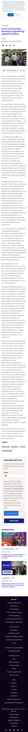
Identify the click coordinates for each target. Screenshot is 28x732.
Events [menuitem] (14, 668)
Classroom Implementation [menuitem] (14, 636)
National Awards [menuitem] (14, 662)
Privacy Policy (19, 488)
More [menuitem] (14, 680)
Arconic (22, 447)
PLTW (3, 39)
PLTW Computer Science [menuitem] (14, 612)
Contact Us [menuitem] (14, 696)
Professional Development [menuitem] (14, 648)
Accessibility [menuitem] (14, 723)
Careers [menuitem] (14, 689)
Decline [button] (17, 14)
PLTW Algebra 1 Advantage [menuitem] (14, 622)
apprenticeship (7, 451)
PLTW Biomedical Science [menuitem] (14, 619)
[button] (3, 70)
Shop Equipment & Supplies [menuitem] (13, 703)
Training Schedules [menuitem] (14, 651)
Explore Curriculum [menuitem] (14, 603)
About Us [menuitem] (14, 686)
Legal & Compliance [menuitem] (14, 720)
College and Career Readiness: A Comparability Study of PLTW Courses (13, 556)
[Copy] (13, 45)
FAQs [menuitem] (14, 643)
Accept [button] (10, 14)
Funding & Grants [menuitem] (14, 633)
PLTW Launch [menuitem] (14, 606)
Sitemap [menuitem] (14, 726)
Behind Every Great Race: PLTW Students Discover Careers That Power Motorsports (13, 585)
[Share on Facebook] (3, 45)
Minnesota (15, 447)
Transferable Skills (8, 549)
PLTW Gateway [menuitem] (14, 609)
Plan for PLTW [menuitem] (14, 627)
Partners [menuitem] (14, 683)
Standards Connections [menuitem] (14, 640)
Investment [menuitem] (14, 630)
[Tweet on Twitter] (6, 45)
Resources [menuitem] (14, 693)
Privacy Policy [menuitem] (14, 717)
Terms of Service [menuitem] (14, 714)
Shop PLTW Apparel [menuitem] (13, 699)
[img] (20, 70)
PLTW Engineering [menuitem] (14, 616)
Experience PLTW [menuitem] (14, 656)
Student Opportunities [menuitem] (14, 672)
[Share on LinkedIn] (10, 45)
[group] (14, 70)
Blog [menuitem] (14, 659)
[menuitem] (6, 730)
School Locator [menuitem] (14, 675)
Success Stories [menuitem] (14, 665)
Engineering (5, 447)
